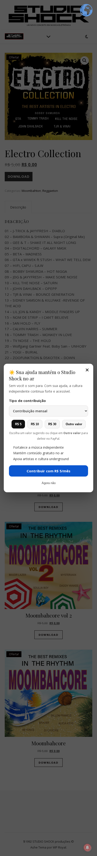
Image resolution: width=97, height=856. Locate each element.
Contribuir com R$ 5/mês (48, 471)
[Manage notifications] (87, 847)
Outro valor (74, 424)
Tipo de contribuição (27, 400)
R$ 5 (18, 424)
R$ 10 (35, 424)
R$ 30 (52, 424)
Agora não (49, 483)
